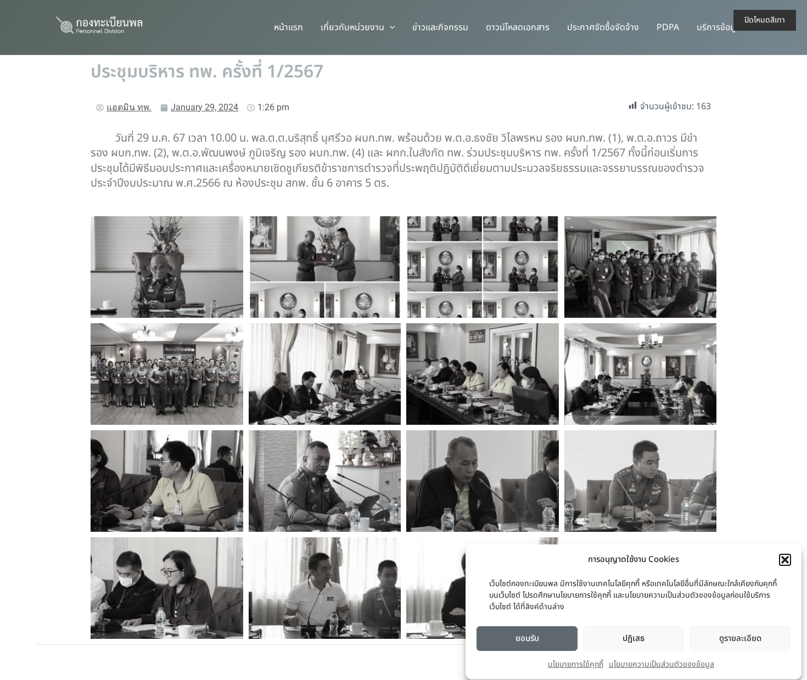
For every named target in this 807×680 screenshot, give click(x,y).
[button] (785, 559)
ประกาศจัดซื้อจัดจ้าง (603, 27)
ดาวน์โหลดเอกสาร (518, 27)
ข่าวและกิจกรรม (440, 27)
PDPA (668, 27)
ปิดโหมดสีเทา (764, 20)
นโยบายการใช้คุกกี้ (575, 664)
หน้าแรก (288, 27)
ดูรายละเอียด (740, 638)
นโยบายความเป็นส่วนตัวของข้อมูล (661, 664)
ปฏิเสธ (634, 638)
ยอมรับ (527, 638)
